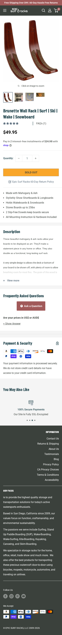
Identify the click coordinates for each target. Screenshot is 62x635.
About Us (54, 448)
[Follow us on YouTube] (23, 596)
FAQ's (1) (41, 123)
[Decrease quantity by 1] (18, 158)
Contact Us (53, 438)
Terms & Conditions (48, 474)
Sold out (31, 172)
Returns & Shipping (48, 443)
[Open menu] (4, 10)
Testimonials (51, 454)
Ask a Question (32, 306)
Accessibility (52, 479)
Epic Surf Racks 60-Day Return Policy (33, 181)
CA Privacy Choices (48, 469)
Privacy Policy (51, 464)
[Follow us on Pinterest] (17, 596)
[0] (56, 10)
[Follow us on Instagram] (11, 596)
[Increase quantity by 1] (35, 158)
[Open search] (43, 10)
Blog (56, 459)
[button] (11, 123)
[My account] (49, 10)
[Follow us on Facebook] (5, 596)
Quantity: (8, 158)
